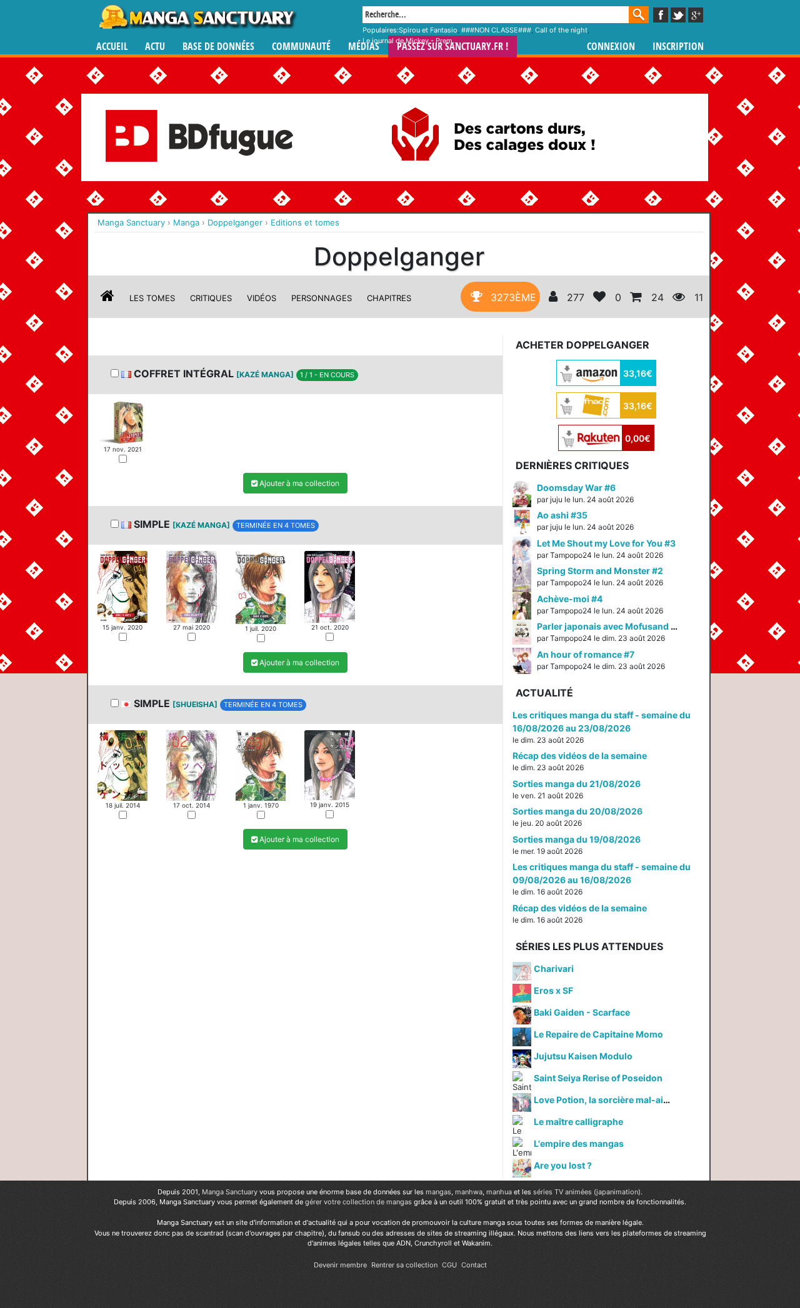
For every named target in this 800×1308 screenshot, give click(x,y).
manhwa (468, 1191)
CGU (449, 1265)
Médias (363, 46)
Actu (155, 46)
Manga (197, 17)
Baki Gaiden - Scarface (582, 1012)
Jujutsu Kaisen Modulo (583, 1056)
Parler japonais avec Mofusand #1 (609, 626)
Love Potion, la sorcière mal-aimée (607, 1099)
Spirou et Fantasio (428, 30)
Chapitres (389, 298)
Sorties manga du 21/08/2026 (576, 783)
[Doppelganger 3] (261, 587)
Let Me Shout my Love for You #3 (606, 543)
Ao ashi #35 (562, 515)
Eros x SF (553, 990)
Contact (474, 1265)
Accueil (112, 46)
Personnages (321, 298)
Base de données (218, 46)
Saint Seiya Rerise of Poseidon (598, 1078)
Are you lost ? (563, 1165)
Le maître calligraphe (578, 1121)
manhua (499, 1191)
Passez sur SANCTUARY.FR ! (452, 46)
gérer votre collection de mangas (358, 1201)
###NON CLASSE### (496, 30)
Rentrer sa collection (404, 1265)
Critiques (211, 298)
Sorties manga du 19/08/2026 (576, 839)
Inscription (678, 46)
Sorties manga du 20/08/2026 (577, 811)
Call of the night (561, 30)
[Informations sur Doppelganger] (107, 298)
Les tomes (152, 298)
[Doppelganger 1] (123, 422)
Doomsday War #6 (576, 487)
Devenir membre (340, 1265)
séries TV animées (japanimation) (587, 1191)
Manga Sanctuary (230, 1191)
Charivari (554, 968)
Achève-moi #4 (569, 598)
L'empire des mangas (579, 1143)
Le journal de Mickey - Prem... (410, 40)
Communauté (301, 46)
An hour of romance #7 (585, 654)
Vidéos (261, 298)
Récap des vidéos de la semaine (579, 755)
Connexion (611, 46)
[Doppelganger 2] (191, 586)
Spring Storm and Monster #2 (600, 570)
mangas (438, 1191)
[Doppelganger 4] (329, 586)
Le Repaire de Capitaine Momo (598, 1034)
